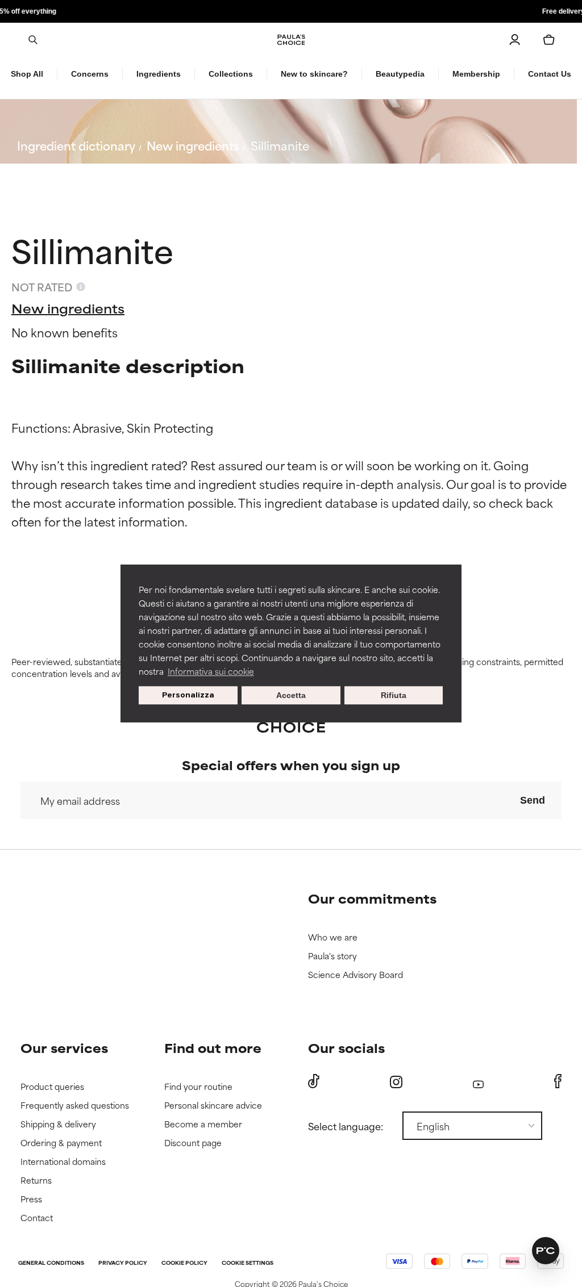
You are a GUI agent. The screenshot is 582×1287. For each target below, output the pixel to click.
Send (532, 800)
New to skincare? (314, 74)
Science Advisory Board (355, 975)
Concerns (90, 74)
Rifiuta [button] (393, 695)
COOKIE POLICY (184, 1263)
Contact (36, 1218)
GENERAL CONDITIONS (51, 1263)
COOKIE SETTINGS (247, 1263)
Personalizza (188, 695)
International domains (63, 1162)
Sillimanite (280, 145)
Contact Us (549, 74)
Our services (64, 1047)
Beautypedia (400, 74)
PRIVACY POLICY (122, 1263)
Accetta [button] (291, 695)
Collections (231, 74)
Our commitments (372, 898)
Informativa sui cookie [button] (211, 671)
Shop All (27, 74)
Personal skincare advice (213, 1105)
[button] (545, 1250)
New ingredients (193, 145)
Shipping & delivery (58, 1124)
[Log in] (515, 39)
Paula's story (332, 956)
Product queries (52, 1087)
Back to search (67, 172)
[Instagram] (396, 1082)
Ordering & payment (61, 1143)
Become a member (203, 1124)
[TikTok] (313, 1081)
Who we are (332, 937)
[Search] (33, 39)
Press (31, 1199)
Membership (476, 74)
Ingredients (158, 74)
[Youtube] (478, 1082)
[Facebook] (558, 1081)
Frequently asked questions (74, 1105)
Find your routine (198, 1087)
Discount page (193, 1143)
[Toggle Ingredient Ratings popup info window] (80, 286)
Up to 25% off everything (291, 11)
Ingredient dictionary (76, 145)
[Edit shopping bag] (549, 39)
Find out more (212, 1047)
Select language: (345, 1125)
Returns (36, 1180)
